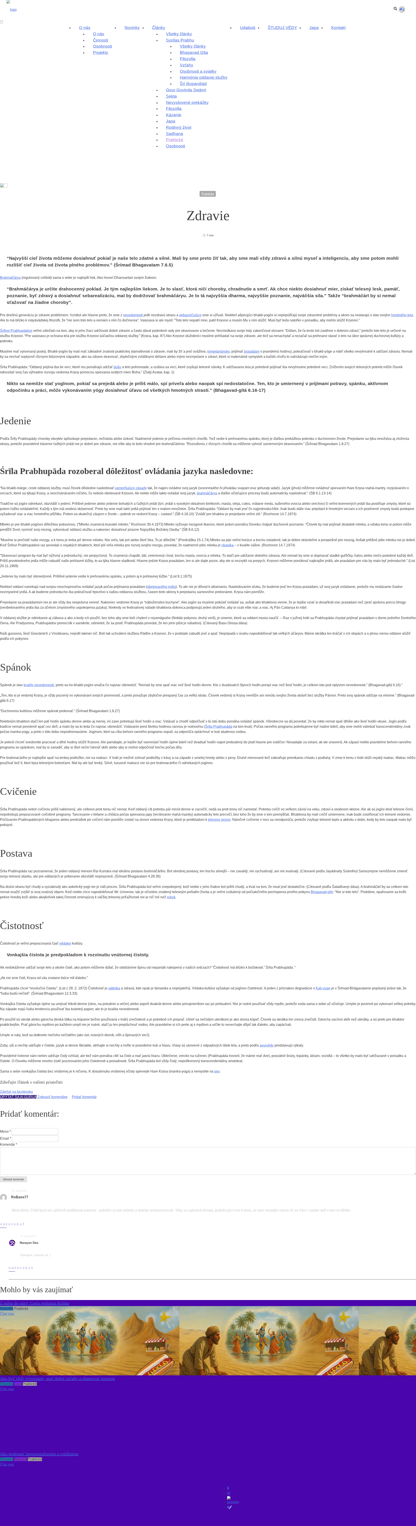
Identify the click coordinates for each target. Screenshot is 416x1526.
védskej (65, 943)
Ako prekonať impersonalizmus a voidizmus (39, 1453)
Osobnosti (102, 46)
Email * (5, 1138)
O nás (84, 27)
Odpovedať (12, 1224)
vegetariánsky (219, 351)
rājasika (227, 545)
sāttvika (114, 988)
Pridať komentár (84, 1097)
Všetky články (179, 34)
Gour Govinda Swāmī (186, 90)
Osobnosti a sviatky (198, 71)
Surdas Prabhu (180, 40)
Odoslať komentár (13, 1179)
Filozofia (187, 58)
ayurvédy (267, 1045)
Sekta (171, 96)
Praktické (174, 139)
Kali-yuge (323, 988)
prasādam (251, 351)
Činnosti (100, 40)
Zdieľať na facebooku (16, 1092)
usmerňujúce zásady (131, 488)
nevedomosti (133, 315)
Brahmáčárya (10, 277)
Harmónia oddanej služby (204, 77)
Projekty (100, 52)
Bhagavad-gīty (322, 892)
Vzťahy (186, 65)
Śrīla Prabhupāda (218, 726)
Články (158, 27)
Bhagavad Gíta (194, 52)
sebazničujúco (190, 315)
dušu (117, 367)
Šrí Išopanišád (193, 83)
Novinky (132, 27)
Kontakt (338, 27)
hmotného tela (402, 315)
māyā (171, 897)
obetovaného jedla (161, 587)
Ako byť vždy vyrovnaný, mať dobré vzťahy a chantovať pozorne (57, 1378)
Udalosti (247, 27)
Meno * (5, 1131)
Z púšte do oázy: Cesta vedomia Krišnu (34, 1303)
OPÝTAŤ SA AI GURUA (18, 1097)
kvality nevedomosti (39, 685)
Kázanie (173, 115)
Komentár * (8, 1144)
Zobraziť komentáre (52, 1097)
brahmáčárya (207, 493)
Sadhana (174, 133)
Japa (170, 121)
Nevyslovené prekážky (187, 102)
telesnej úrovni (219, 819)
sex (217, 1071)
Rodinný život (178, 127)
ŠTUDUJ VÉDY (282, 27)
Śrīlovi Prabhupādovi (16, 330)
